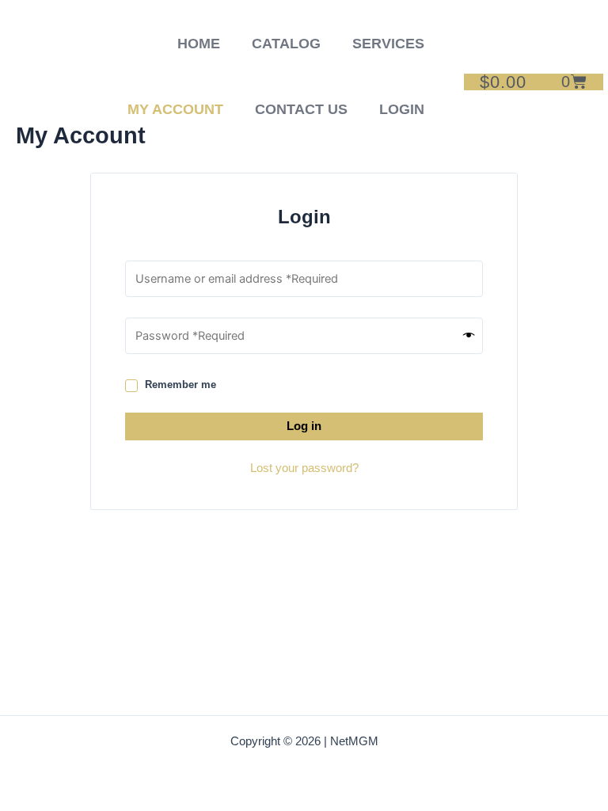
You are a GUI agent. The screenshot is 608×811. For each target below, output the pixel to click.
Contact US (301, 109)
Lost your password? (304, 468)
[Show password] (469, 335)
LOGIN (401, 109)
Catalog (286, 43)
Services (388, 43)
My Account (175, 109)
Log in (304, 426)
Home (198, 43)
